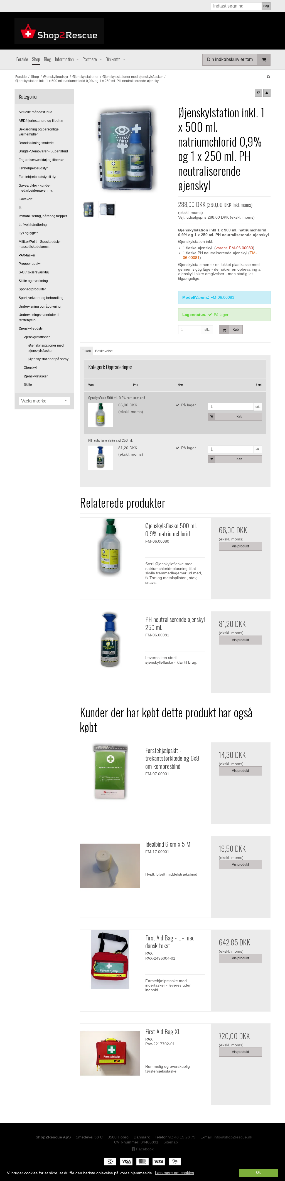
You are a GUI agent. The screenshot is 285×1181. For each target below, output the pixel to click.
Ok (258, 1173)
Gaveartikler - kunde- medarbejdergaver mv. (36, 188)
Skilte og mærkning (33, 281)
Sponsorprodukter (32, 289)
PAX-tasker (27, 255)
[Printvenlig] (268, 77)
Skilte (28, 385)
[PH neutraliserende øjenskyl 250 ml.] (100, 458)
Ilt (20, 207)
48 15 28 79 (184, 1137)
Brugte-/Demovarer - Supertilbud (43, 151)
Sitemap (170, 1142)
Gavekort (25, 199)
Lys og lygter (28, 233)
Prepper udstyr (30, 264)
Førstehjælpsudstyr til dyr (37, 177)
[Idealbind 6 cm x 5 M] (110, 866)
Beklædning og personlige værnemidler (39, 131)
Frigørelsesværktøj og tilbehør (41, 160)
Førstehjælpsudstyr (33, 168)
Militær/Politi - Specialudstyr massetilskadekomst (40, 244)
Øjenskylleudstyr (31, 328)
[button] (258, 93)
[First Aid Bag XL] (110, 1053)
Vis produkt (240, 546)
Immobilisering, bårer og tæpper (43, 216)
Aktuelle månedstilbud (35, 112)
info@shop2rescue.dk (233, 1137)
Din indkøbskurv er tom (230, 59)
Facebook (144, 1149)
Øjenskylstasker (36, 376)
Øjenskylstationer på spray (48, 359)
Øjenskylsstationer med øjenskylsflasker (46, 348)
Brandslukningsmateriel (37, 143)
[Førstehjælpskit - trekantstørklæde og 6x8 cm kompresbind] (110, 772)
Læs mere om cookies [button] (174, 1172)
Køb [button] (236, 330)
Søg (266, 6)
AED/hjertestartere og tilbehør (41, 121)
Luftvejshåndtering (33, 225)
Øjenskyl (30, 368)
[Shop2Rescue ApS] (142, 31)
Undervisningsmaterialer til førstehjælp (39, 317)
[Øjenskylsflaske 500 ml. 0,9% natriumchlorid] (100, 415)
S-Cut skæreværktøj (34, 272)
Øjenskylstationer (37, 337)
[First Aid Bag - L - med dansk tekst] (110, 959)
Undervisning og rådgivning (40, 306)
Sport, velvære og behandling (41, 298)
